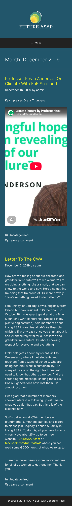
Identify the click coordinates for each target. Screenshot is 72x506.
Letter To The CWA (23, 259)
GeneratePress (56, 500)
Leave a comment (21, 240)
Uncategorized (19, 235)
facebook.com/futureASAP (23, 443)
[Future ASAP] (36, 19)
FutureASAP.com (28, 439)
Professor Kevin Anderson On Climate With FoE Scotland (33, 81)
